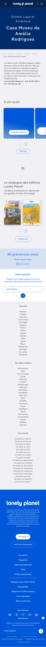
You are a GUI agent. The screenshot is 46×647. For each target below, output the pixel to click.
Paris (23, 398)
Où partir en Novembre (23, 466)
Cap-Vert (23, 317)
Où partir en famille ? (23, 479)
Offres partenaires (23, 574)
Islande (23, 336)
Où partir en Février (23, 441)
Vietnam (23, 425)
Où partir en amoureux (23, 474)
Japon (23, 341)
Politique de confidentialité (28, 636)
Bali (23, 371)
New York (23, 395)
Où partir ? (23, 555)
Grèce (23, 331)
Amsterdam (23, 369)
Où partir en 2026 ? (23, 482)
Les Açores (23, 414)
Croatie (23, 314)
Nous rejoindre (23, 596)
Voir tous (23, 151)
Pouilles (23, 401)
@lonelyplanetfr (25, 264)
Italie (23, 339)
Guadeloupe (23, 385)
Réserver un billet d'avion (23, 592)
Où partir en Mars (23, 444)
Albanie (23, 312)
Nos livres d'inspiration (23, 544)
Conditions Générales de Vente (35, 639)
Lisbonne (27, 54)
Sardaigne (23, 409)
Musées (34, 54)
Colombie (23, 322)
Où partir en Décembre (23, 468)
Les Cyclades (23, 374)
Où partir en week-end (23, 471)
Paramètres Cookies (24, 642)
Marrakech (23, 393)
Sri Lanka (23, 352)
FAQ (23, 570)
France (23, 328)
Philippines (23, 347)
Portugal (19, 54)
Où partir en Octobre (23, 463)
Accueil (3, 54)
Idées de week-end (23, 565)
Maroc (23, 344)
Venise (23, 420)
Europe (11, 54)
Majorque (23, 387)
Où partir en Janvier (23, 439)
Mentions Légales (12, 636)
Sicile (23, 412)
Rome (23, 406)
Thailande (23, 355)
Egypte (23, 325)
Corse (23, 377)
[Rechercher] (38, 4)
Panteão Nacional (19, 132)
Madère (23, 422)
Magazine (23, 560)
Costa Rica (23, 320)
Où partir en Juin (23, 452)
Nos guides (23, 537)
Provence (23, 403)
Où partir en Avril (23, 447)
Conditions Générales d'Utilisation (12, 639)
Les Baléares (23, 417)
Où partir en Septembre (23, 460)
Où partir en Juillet (23, 455)
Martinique (23, 390)
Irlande (23, 333)
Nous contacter (23, 601)
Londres (23, 382)
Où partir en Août (23, 458)
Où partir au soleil (23, 476)
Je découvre (23, 239)
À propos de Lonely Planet (23, 582)
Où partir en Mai (23, 450)
